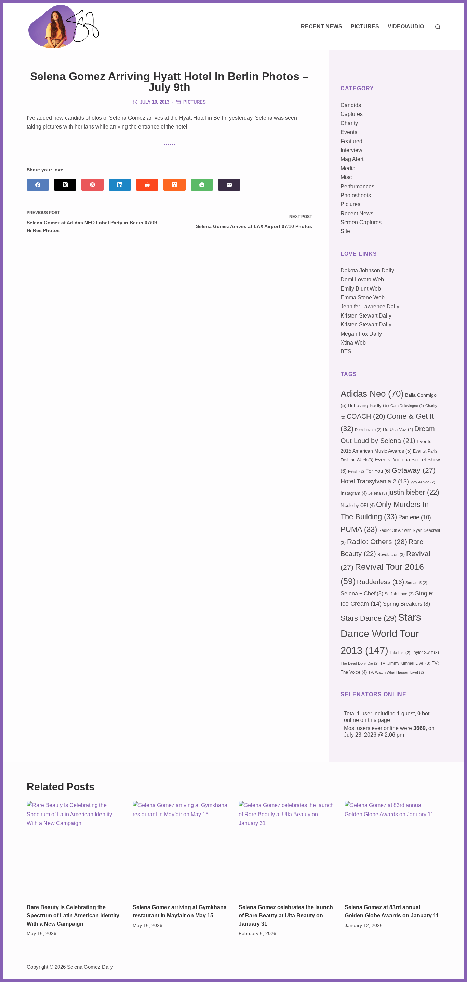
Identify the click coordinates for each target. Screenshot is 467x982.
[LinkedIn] (120, 185)
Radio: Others (377, 542)
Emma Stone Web (363, 297)
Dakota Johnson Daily (367, 270)
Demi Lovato (368, 430)
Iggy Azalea (422, 482)
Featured (351, 141)
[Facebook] (38, 185)
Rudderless (380, 582)
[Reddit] (147, 185)
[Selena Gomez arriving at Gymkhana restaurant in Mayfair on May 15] (180, 849)
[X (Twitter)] (65, 185)
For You (377, 471)
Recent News (321, 26)
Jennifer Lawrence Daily (370, 306)
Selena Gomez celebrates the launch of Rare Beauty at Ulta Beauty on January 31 (286, 915)
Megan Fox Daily (361, 334)
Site (345, 231)
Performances (357, 186)
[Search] (437, 26)
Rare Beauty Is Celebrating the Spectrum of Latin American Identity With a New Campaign (73, 915)
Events (349, 132)
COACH (366, 416)
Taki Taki (400, 652)
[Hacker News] (174, 185)
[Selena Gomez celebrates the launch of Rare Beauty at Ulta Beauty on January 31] (286, 849)
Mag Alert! (353, 159)
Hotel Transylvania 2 (375, 481)
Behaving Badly (368, 405)
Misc (346, 177)
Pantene (414, 517)
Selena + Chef (362, 593)
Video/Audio (406, 26)
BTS (346, 351)
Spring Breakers (406, 604)
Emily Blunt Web (361, 289)
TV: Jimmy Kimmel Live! (405, 663)
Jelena (377, 493)
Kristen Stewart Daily (366, 316)
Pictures (365, 26)
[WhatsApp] (202, 185)
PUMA (359, 529)
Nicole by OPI (358, 505)
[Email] (229, 185)
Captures (352, 114)
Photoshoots (356, 195)
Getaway (414, 470)
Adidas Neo (372, 394)
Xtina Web (353, 343)
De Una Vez (398, 429)
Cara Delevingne (407, 406)
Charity (349, 123)
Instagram (354, 493)
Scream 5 (416, 583)
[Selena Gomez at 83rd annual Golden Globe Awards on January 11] (392, 849)
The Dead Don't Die (360, 663)
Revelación (391, 554)
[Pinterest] (92, 185)
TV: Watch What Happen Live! (396, 672)
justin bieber (413, 492)
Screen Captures (361, 222)
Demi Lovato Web (362, 279)
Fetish (356, 471)
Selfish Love (399, 594)
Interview (351, 150)
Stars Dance (369, 618)
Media (348, 168)
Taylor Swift (425, 652)
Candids (351, 105)
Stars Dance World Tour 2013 (381, 633)
